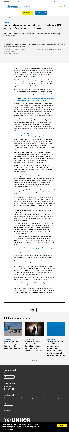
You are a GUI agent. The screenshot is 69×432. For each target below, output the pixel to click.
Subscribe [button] (8, 404)
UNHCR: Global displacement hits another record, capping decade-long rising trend (34, 135)
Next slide (63, 329)
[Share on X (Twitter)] (32, 310)
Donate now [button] (9, 377)
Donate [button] (61, 7)
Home (5, 18)
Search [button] (57, 7)
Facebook (5, 389)
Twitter (9, 389)
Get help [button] (42, 13)
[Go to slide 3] (37, 361)
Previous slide (5, 329)
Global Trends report (34, 75)
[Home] (13, 6)
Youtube (13, 389)
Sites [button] (64, 7)
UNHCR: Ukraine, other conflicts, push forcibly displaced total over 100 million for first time (35, 99)
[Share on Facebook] (36, 310)
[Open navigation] (4, 7)
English (56, 2)
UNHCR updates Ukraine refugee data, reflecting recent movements (12, 345)
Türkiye (63, 2)
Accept (62, 425)
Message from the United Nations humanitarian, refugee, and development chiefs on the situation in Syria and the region (56, 348)
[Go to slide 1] (33, 361)
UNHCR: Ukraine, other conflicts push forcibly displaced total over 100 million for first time (34, 346)
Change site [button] (21, 2)
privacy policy (5, 428)
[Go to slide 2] (35, 361)
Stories (10, 18)
